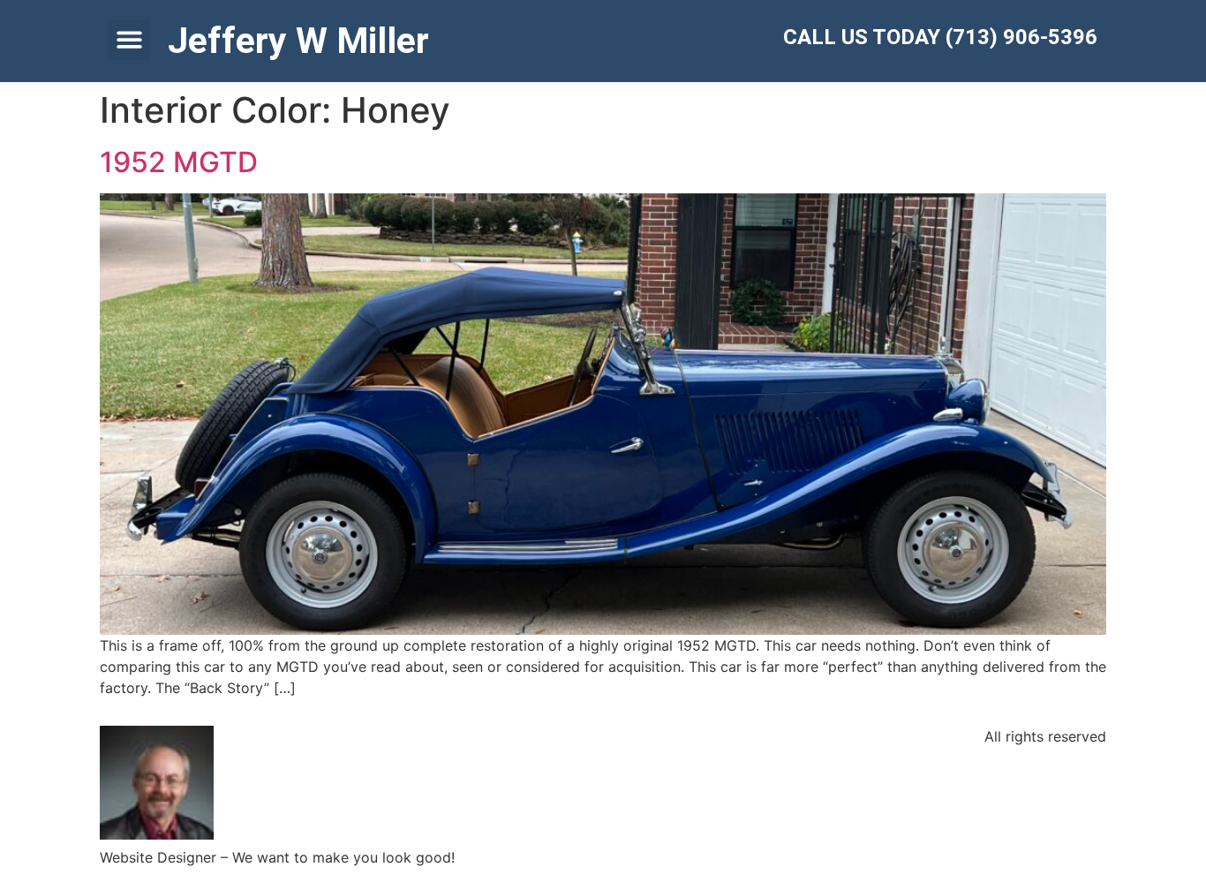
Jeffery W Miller (298, 40)
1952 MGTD (179, 162)
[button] (129, 40)
